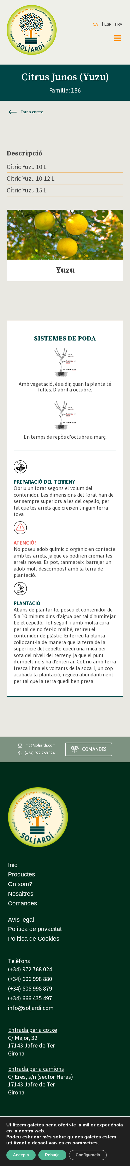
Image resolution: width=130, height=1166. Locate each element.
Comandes (22, 903)
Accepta (21, 1155)
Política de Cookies (33, 938)
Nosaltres (20, 893)
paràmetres (85, 1142)
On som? (20, 884)
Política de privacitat (35, 929)
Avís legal (21, 919)
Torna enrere (32, 112)
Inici (13, 865)
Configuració (88, 1155)
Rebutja (52, 1155)
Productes (21, 874)
